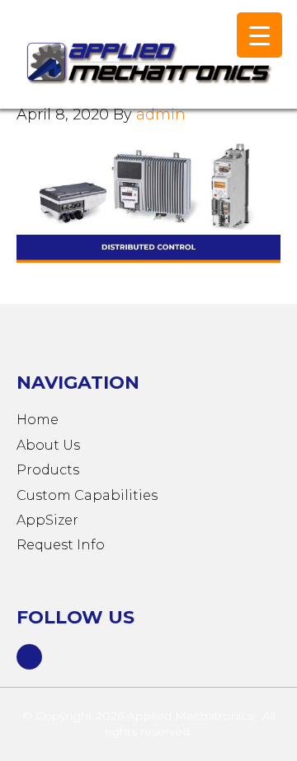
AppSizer (47, 520)
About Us (48, 445)
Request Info (60, 545)
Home (37, 419)
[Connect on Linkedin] (29, 655)
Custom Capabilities (87, 495)
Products (47, 470)
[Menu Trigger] (259, 35)
